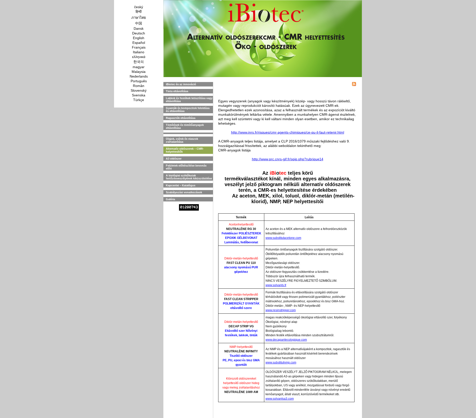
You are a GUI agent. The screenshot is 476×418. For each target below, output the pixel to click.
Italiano (138, 52)
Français (139, 47)
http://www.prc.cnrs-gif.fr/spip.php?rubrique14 (287, 159)
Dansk (139, 28)
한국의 (138, 62)
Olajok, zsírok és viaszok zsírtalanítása (182, 140)
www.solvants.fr (276, 285)
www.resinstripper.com (281, 310)
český (138, 7)
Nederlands (139, 76)
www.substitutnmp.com (281, 362)
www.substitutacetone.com (283, 238)
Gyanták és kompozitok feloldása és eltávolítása (187, 109)
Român (138, 86)
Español (138, 43)
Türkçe (138, 100)
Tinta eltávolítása (177, 91)
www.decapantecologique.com (286, 339)
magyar (139, 67)
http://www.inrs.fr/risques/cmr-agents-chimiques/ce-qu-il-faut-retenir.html (287, 132)
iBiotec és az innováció (181, 84)
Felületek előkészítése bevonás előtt (186, 167)
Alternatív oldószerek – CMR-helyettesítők (185, 150)
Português (139, 81)
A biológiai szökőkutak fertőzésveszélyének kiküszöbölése (189, 177)
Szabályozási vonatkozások (184, 192)
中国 (138, 23)
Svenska (138, 95)
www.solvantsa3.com (280, 398)
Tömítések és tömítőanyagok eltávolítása (185, 126)
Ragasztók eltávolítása (180, 117)
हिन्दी (139, 12)
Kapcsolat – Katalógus (180, 185)
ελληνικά (138, 57)
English (138, 38)
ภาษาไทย (138, 18)
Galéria (170, 199)
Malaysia (139, 72)
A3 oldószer (173, 158)
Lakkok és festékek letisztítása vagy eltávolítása (189, 100)
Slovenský (139, 90)
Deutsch (138, 33)
